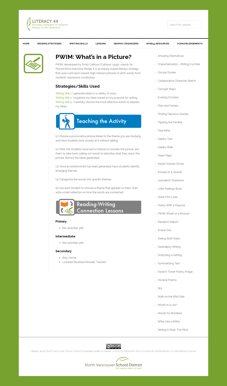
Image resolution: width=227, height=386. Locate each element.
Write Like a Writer (169, 321)
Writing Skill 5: (64, 102)
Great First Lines (168, 197)
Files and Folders (168, 105)
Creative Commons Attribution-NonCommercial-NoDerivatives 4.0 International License (149, 351)
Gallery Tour (165, 138)
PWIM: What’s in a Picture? (174, 213)
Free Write (164, 130)
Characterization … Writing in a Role (179, 64)
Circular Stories (167, 72)
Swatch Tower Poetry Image (175, 271)
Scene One (164, 230)
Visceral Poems (167, 280)
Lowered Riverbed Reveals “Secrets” (84, 262)
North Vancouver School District (64, 351)
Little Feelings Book (170, 188)
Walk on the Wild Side (171, 296)
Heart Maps (165, 155)
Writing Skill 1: (64, 93)
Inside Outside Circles (171, 163)
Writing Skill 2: (64, 97)
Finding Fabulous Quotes (173, 114)
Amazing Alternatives (171, 55)
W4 (160, 288)
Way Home (69, 257)
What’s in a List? (167, 304)
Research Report (168, 221)
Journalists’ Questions (171, 180)
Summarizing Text (169, 263)
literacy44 (47, 24)
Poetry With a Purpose (171, 205)
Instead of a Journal (170, 172)
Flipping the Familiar (170, 122)
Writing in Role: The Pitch (173, 329)
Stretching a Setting (170, 255)
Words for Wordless (170, 313)
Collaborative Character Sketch (177, 80)
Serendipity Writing (169, 246)
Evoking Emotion (168, 97)
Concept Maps (167, 89)
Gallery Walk (165, 147)
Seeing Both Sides (169, 238)
